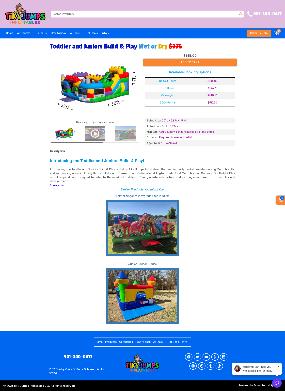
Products (111, 341)
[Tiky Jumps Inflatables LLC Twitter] (197, 357)
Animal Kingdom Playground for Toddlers (143, 196)
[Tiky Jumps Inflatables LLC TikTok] (219, 366)
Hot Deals (92, 33)
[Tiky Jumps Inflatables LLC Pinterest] (202, 366)
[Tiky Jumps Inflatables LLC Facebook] (188, 357)
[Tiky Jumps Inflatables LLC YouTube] (206, 357)
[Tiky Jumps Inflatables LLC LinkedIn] (223, 357)
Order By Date (259, 33)
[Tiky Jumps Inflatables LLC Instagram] (193, 366)
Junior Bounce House (142, 264)
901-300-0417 (78, 357)
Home (9, 33)
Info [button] (104, 33)
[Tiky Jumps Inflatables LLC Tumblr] (210, 366)
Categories (126, 341)
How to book (58, 33)
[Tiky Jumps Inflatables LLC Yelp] (215, 357)
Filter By (42, 33)
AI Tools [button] (75, 33)
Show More (56, 185)
